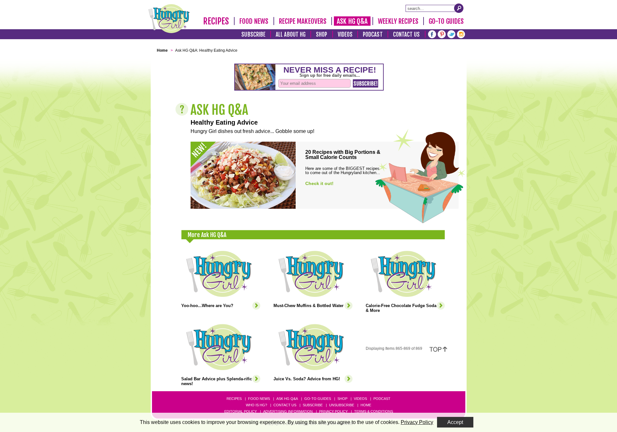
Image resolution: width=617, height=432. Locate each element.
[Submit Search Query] (459, 8)
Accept (455, 422)
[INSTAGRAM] (461, 33)
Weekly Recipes (398, 21)
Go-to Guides (317, 399)
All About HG (291, 34)
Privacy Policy (333, 411)
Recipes (216, 21)
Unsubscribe (341, 405)
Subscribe (253, 34)
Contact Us (406, 34)
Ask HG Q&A (352, 21)
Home (366, 405)
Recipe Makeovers (303, 21)
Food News (254, 21)
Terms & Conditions (373, 411)
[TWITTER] (451, 33)
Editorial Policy (240, 411)
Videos (345, 34)
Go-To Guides (446, 21)
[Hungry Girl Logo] (169, 18)
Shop (321, 34)
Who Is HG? (256, 405)
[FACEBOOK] (432, 33)
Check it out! (319, 183)
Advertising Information (288, 411)
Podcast (373, 34)
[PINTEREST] (442, 33)
